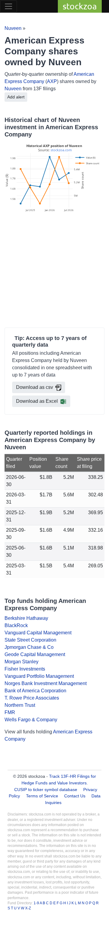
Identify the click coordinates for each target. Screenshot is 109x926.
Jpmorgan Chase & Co (29, 647)
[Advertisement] (54, 270)
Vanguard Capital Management (38, 632)
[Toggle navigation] (8, 6)
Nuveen (13, 28)
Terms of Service (42, 795)
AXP (52, 81)
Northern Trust (20, 705)
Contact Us (74, 795)
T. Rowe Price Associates (32, 697)
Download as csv (34, 387)
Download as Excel (37, 401)
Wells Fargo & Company (31, 719)
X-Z (28, 908)
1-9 (37, 903)
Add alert (16, 97)
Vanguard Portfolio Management (39, 676)
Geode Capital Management (35, 654)
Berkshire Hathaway (26, 618)
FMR (10, 712)
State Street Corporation (30, 639)
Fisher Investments (25, 668)
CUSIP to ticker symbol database (46, 789)
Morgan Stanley (21, 661)
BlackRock (16, 625)
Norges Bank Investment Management (46, 683)
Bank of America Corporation (35, 690)
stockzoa (80, 6)
